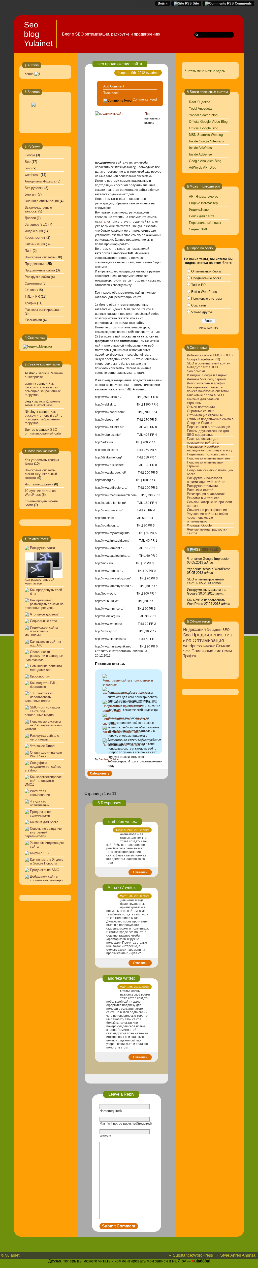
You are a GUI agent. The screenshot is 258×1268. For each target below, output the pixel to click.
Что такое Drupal (42, 746)
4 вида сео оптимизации (39, 803)
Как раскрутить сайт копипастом (40, 581)
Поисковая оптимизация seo (208, 458)
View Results (208, 328)
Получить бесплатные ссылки (124, 745)
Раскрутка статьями (202, 486)
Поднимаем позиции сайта (207, 454)
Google (30, 155)
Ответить (140, 872)
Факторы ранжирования (42, 310)
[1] (37, 74)
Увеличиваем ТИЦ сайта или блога (127, 693)
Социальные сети (43, 621)
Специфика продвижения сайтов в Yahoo (43, 766)
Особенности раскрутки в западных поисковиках (44, 655)
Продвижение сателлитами (40, 813)
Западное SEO (36, 224)
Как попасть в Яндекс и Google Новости (46, 861)
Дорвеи (30, 218)
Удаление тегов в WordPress (42, 403)
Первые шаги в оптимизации (208, 427)
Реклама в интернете (203, 498)
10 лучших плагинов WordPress (40, 493)
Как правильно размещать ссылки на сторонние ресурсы (44, 604)
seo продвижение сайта (120, 64)
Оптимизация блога (206, 271)
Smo (28, 168)
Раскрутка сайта (37, 277)
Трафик (30, 303)
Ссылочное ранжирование (207, 510)
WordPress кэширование (40, 793)
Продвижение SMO (44, 870)
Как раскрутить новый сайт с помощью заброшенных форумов (43, 389)
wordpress (32, 175)
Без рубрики (34, 188)
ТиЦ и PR (198, 285)
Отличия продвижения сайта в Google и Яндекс (210, 421)
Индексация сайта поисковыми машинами (41, 631)
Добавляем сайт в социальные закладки (46, 878)
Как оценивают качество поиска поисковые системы (208, 389)
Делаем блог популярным (206, 379)
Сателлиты (33, 283)
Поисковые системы (40, 257)
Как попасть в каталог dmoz (122, 732)
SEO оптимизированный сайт (43, 431)
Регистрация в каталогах (206, 494)
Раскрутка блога (42, 548)
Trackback (111, 93)
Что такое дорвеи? (39, 484)
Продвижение (35, 264)
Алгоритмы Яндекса (40, 181)
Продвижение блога (206, 278)
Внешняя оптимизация (42, 201)
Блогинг (31, 194)
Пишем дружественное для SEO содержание (208, 433)
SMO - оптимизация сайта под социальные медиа (42, 711)
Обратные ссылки (200, 411)
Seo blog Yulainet (38, 34)
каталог (104, 221)
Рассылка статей (200, 490)
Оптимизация (35, 244)
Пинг (28, 251)
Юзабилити (33, 320)
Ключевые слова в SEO (205, 395)
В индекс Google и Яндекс (207, 375)
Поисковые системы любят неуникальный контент (41, 474)
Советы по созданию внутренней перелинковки (43, 832)
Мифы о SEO (40, 853)
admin (29, 74)
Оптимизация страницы (204, 415)
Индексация (34, 231)
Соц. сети (198, 305)
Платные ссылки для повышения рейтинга (203, 440)
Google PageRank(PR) (203, 359)
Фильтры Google (199, 525)
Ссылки (30, 290)
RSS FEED (210, 549)
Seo (27, 162)
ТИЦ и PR (32, 296)
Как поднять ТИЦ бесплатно (43, 685)
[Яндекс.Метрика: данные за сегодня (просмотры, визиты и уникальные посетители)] (37, 347)
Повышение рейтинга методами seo (46, 668)
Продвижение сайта (40, 270)
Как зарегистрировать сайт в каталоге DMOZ (44, 780)
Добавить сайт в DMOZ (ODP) (210, 355)
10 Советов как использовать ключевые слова (39, 697)
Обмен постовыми (201, 407)
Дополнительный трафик (206, 383)
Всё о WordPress (204, 292)
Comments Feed (145, 99)
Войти (163, 3)
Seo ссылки (196, 371)
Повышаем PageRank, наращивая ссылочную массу (210, 448)
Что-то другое (201, 312)
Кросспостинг (35, 237)
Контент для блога (44, 822)
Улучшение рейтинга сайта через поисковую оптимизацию (207, 517)
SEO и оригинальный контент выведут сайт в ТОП (209, 365)
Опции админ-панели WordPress (46, 754)
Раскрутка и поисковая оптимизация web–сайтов (206, 480)
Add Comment (113, 86)
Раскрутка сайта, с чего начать (44, 737)
